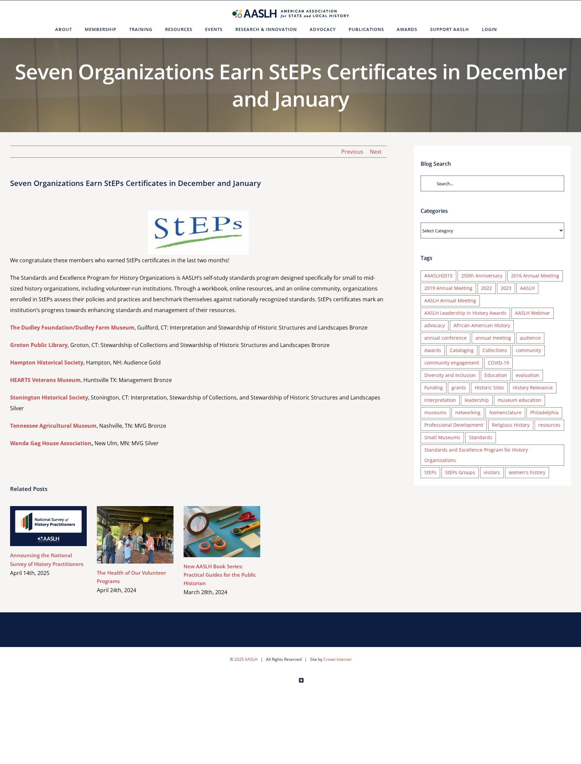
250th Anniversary (481, 275)
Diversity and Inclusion (450, 375)
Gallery (58, 526)
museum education (519, 400)
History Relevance (533, 387)
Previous (352, 151)
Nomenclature (505, 412)
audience (530, 338)
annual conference (445, 338)
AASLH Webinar (532, 313)
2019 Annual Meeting (448, 288)
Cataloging (462, 350)
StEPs (430, 472)
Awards (432, 350)
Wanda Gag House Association (50, 443)
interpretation (440, 400)
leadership (477, 400)
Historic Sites (489, 387)
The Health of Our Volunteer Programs (125, 534)
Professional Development (453, 425)
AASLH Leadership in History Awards (465, 313)
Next (376, 151)
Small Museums (442, 437)
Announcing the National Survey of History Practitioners (38, 526)
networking (467, 412)
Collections (494, 350)
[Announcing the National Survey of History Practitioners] (48, 526)
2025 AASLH (246, 659)
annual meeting (493, 338)
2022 (486, 288)
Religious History (511, 425)
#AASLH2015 (438, 275)
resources (549, 425)
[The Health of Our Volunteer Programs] (135, 535)
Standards (480, 437)
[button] (511, 29)
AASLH (527, 288)
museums (435, 412)
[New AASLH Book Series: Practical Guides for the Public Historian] (222, 531)
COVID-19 (498, 362)
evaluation (527, 375)
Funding (433, 387)
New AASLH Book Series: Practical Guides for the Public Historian (212, 531)
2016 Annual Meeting (535, 275)
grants (459, 387)
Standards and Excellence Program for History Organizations (476, 455)
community (528, 350)
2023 (506, 288)
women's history (527, 472)
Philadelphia (544, 412)
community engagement (451, 362)
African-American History (482, 325)
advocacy (434, 325)
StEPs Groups (460, 472)
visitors (492, 472)
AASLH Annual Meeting (450, 300)
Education (496, 375)
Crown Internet (337, 659)
